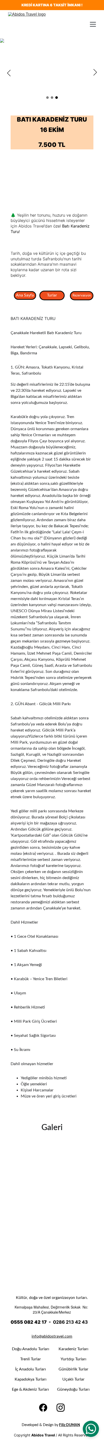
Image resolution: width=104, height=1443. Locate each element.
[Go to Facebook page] (43, 1408)
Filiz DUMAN (69, 1425)
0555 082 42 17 (29, 1322)
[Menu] (93, 24)
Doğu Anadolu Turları (30, 1349)
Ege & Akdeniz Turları (30, 1389)
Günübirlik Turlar (73, 1369)
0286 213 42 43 (70, 1322)
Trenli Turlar (30, 1359)
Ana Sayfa (25, 295)
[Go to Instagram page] (61, 1408)
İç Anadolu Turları (30, 1369)
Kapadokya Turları (30, 1379)
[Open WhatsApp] (91, 1429)
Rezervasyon (81, 295)
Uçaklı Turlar (73, 1379)
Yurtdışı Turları (73, 1359)
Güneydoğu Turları (73, 1389)
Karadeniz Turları (73, 1349)
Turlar (52, 295)
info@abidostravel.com (52, 1336)
